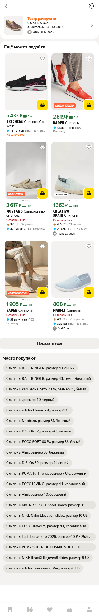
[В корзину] (42, 105)
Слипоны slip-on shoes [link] (25, 213)
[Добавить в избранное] (42, 58)
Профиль (89, 609)
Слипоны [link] (66, 123)
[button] (7, 6)
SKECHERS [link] (14, 122)
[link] (40, 368)
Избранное (49, 609)
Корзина (69, 609)
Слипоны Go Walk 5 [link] (25, 124)
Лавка (30, 609)
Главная (10, 609)
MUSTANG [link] (14, 211)
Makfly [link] (59, 310)
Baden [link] (58, 123)
